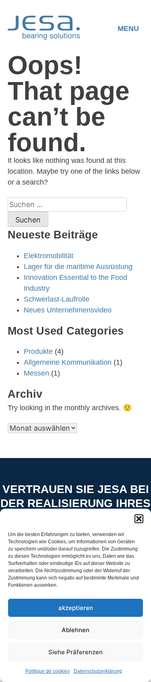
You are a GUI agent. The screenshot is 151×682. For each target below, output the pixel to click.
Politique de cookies (47, 671)
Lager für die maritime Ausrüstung (78, 267)
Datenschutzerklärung (98, 671)
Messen (36, 373)
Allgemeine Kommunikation (68, 362)
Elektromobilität (48, 256)
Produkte (38, 351)
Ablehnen (75, 630)
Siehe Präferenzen (75, 652)
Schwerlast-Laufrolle (56, 299)
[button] (139, 519)
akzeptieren (75, 608)
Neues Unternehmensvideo (68, 310)
